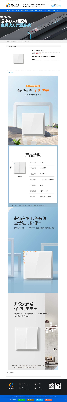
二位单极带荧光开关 (11, 372)
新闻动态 (54, 10)
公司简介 (49, 10)
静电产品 (40, 10)
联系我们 (58, 10)
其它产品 (44, 10)
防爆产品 (17, 10)
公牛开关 (13, 10)
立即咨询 (31, 399)
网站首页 (8, 10)
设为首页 (52, 0)
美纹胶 (36, 10)
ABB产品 (22, 10)
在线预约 (40, 399)
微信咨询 (22, 399)
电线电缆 (31, 10)
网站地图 (59, 0)
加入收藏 (56, 0)
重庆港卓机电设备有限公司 (12, 0)
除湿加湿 (26, 10)
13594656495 (49, 399)
